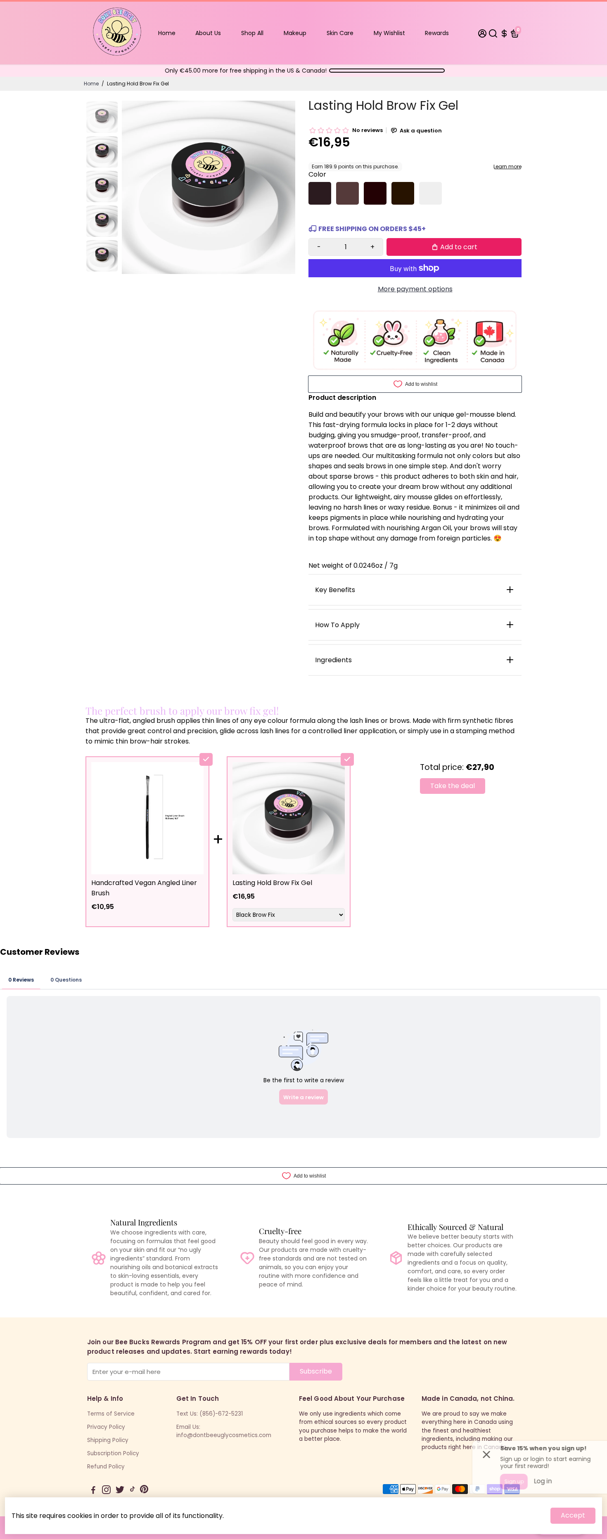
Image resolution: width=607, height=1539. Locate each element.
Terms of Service (111, 1414)
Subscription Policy (113, 1453)
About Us (208, 33)
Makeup (295, 33)
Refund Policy (106, 1467)
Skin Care (340, 33)
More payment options (415, 289)
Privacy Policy (106, 1427)
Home (166, 33)
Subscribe (316, 1371)
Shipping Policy (107, 1440)
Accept (573, 1515)
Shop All (252, 33)
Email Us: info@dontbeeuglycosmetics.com (223, 1431)
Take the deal (452, 786)
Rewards (437, 33)
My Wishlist (389, 33)
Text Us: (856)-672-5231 (209, 1414)
